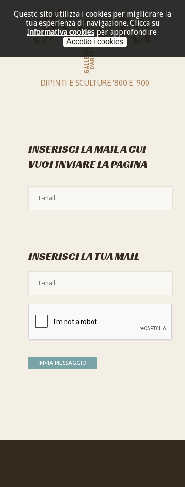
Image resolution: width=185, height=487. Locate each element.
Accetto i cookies (94, 42)
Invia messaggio (62, 362)
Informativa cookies (60, 32)
